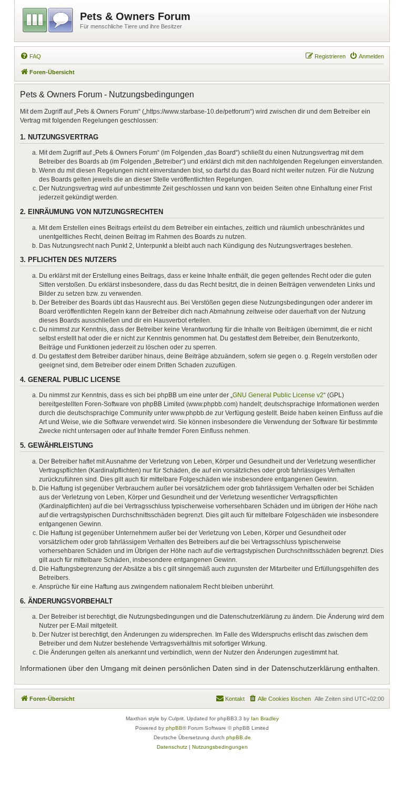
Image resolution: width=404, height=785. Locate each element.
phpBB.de (238, 737)
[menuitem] (30, 56)
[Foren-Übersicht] (48, 18)
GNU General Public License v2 (278, 395)
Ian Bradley (265, 718)
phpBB (174, 728)
